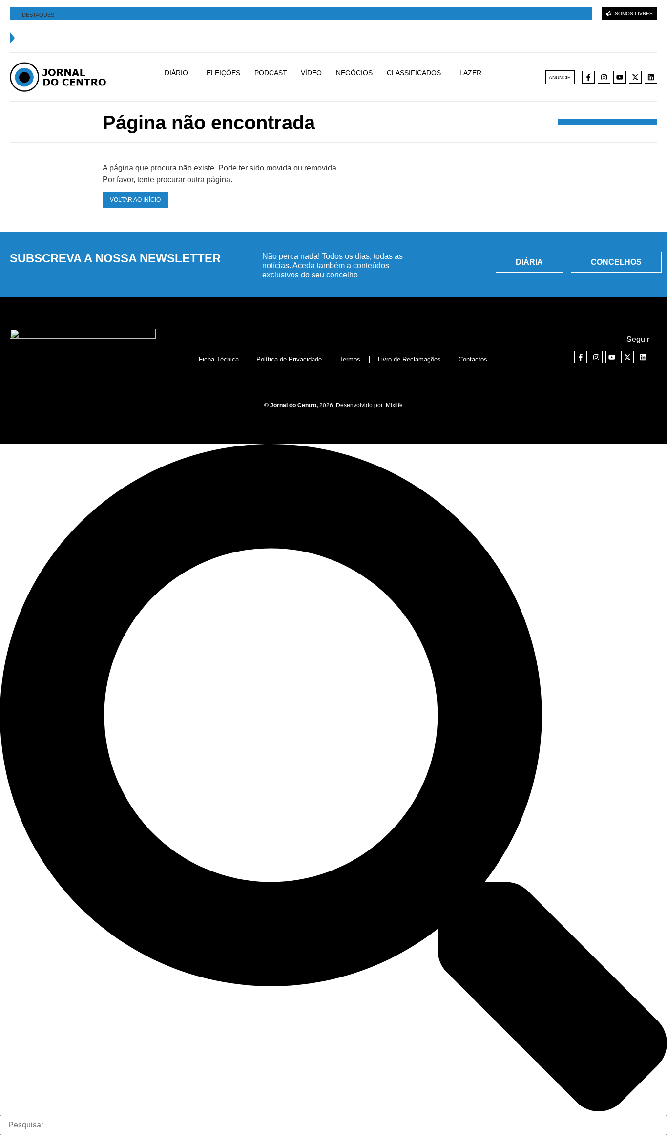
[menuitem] (181, 77)
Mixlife (394, 405)
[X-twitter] (635, 77)
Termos (349, 359)
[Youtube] (619, 77)
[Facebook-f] (588, 77)
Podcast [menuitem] (270, 73)
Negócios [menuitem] (354, 73)
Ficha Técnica (219, 359)
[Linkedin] (651, 77)
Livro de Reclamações (409, 359)
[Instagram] (604, 77)
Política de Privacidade (289, 359)
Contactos (473, 359)
